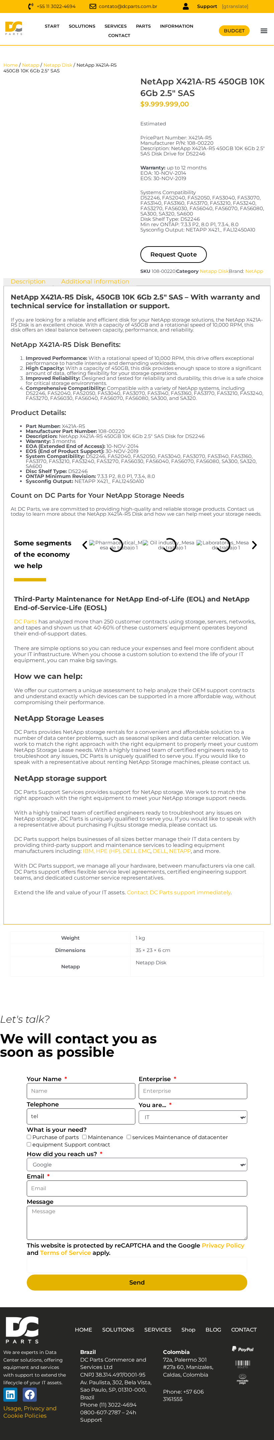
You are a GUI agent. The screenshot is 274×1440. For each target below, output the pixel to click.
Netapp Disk (57, 65)
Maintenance (105, 1137)
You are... (153, 1105)
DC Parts (25, 621)
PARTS (143, 26)
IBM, (89, 851)
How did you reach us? (63, 1154)
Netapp (30, 65)
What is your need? (57, 1129)
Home (10, 65)
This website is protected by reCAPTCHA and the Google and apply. (135, 1249)
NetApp (254, 271)
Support (207, 6)
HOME (83, 1330)
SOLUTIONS (82, 26)
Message (40, 1202)
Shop (188, 1330)
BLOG (213, 1330)
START (52, 26)
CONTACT (119, 35)
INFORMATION (176, 26)
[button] (264, 30)
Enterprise (155, 1079)
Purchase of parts (55, 1137)
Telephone (43, 1104)
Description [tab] (28, 281)
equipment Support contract (71, 1144)
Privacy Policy (223, 1245)
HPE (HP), (108, 851)
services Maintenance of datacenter (180, 1137)
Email (36, 1176)
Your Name (45, 1079)
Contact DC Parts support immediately (179, 892)
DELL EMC (136, 851)
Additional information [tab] (95, 281)
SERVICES (116, 26)
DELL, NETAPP (172, 851)
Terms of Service (65, 1253)
